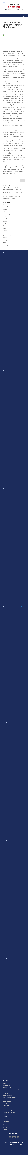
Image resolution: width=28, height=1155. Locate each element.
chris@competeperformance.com (14, 9)
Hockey (4, 223)
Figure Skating (6, 218)
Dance (4, 216)
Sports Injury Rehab (8, 235)
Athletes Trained (7, 1110)
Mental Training (7, 226)
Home (4, 1083)
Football (5, 221)
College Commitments (9, 1112)
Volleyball (5, 242)
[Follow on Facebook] (10, 1137)
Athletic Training (7, 207)
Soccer (4, 233)
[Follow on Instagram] (18, 1137)
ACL (4, 204)
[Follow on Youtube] (15, 1137)
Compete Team (7, 1085)
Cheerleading (6, 214)
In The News (6, 1105)
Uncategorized (6, 240)
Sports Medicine (7, 1094)
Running (5, 230)
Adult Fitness (6, 1092)
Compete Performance (10, 30)
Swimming (5, 237)
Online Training (7, 1101)
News (4, 228)
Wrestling (5, 245)
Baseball (5, 209)
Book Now (5, 1127)
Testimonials (6, 1109)
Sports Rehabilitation (8, 1095)
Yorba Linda (6, 1121)
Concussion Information (9, 1097)
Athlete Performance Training (11, 1089)
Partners (5, 1103)
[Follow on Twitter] (13, 1137)
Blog (4, 32)
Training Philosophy (8, 1087)
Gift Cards (5, 1129)
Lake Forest (6, 1119)
